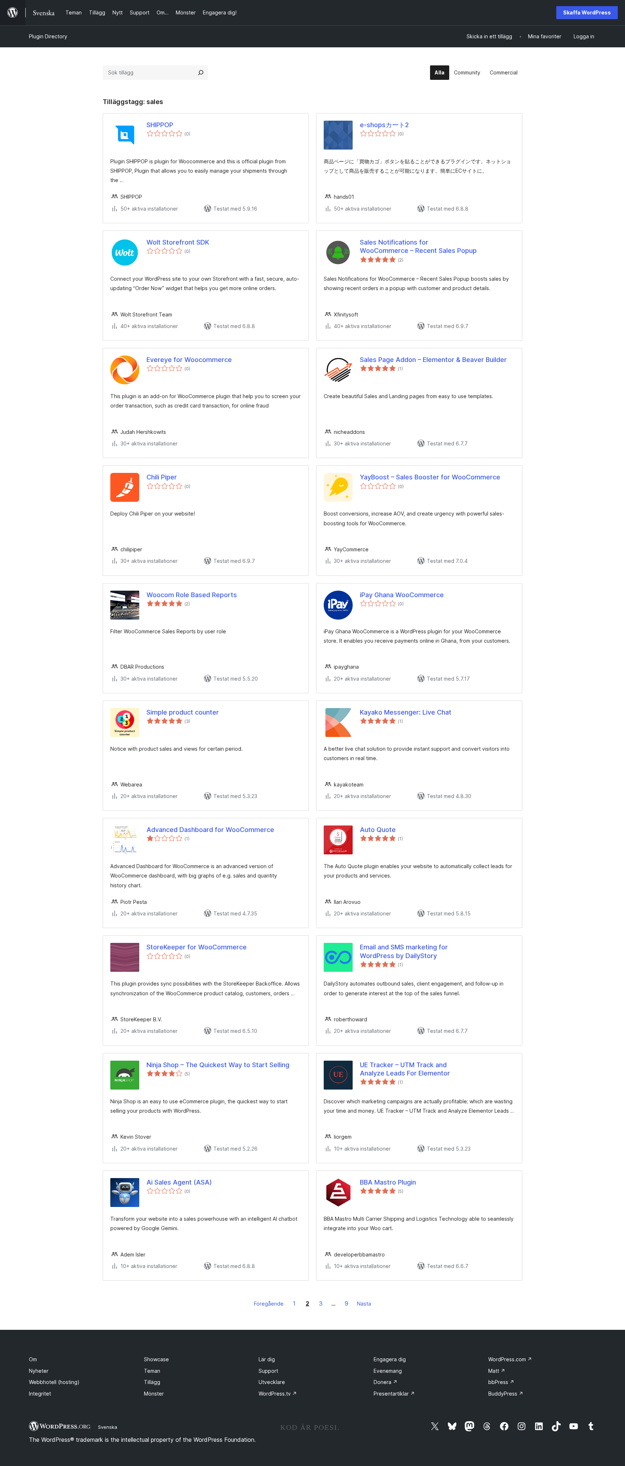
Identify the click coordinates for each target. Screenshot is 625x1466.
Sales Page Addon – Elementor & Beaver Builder (433, 359)
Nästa (364, 1304)
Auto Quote (378, 829)
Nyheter (38, 1371)
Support (268, 1371)
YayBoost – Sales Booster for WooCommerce (430, 477)
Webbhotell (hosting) (54, 1382)
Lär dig (267, 1359)
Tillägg (152, 1382)
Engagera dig (390, 1359)
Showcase (156, 1359)
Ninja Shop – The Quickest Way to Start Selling (217, 1065)
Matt (496, 1371)
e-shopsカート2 (384, 125)
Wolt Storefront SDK (177, 242)
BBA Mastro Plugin (388, 1182)
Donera (385, 1382)
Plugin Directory (48, 36)
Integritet (40, 1393)
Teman (152, 1371)
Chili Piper (161, 477)
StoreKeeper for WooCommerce (196, 947)
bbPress (501, 1382)
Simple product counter (182, 712)
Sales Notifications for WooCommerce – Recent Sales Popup (418, 246)
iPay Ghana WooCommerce (402, 595)
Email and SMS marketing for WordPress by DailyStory (404, 951)
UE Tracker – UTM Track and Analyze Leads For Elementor (405, 1069)
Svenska (107, 1427)
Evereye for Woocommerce (189, 359)
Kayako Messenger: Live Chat (405, 712)
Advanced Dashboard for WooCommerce (210, 829)
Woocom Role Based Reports (191, 595)
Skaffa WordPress (587, 12)
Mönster (154, 1393)
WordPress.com (510, 1359)
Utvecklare (272, 1382)
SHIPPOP (159, 125)
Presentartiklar (394, 1393)
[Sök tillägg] (201, 72)
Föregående (269, 1304)
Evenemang (388, 1371)
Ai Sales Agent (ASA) (179, 1182)
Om (33, 1359)
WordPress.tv (278, 1393)
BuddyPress (505, 1393)
